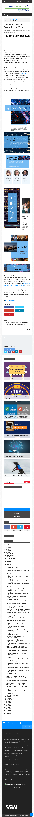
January (9, 699)
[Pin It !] (9, 314)
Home (6, 19)
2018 (7, 552)
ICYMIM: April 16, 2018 (12, 634)
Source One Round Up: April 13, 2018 (15, 646)
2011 (7, 710)
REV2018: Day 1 (10, 586)
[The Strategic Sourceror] (17, 8)
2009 (7, 713)
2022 (7, 546)
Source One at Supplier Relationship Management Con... (15, 621)
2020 (7, 549)
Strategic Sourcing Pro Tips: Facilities (15, 674)
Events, (7, 32)
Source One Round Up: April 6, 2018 (15, 676)
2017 (7, 701)
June (8, 563)
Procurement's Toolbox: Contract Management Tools (14, 641)
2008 (7, 715)
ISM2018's (23, 73)
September (10, 558)
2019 (7, 550)
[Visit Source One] (9, 310)
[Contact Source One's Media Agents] (17, 784)
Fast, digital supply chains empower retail (16, 686)
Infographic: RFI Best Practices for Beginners (17, 378)
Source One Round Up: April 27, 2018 (15, 569)
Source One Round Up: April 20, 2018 (15, 610)
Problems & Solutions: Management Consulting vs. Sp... (15, 607)
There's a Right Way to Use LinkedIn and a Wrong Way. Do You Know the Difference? (16, 416)
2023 (7, 544)
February (9, 698)
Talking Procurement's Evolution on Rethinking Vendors (15, 637)
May (8, 564)
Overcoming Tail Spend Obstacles (14, 475)
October (9, 556)
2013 (7, 707)
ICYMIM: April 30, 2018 (12, 567)
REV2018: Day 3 (10, 573)
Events (10, 19)
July (8, 561)
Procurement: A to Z (11, 661)
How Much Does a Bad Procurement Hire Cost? (18, 609)
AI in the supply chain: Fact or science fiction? (17, 666)
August (9, 560)
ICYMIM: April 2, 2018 (11, 693)
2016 (7, 702)
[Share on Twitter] (19, 307)
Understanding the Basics (13, 695)
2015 (7, 704)
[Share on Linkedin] (19, 310)
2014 (7, 705)
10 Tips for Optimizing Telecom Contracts (17, 639)
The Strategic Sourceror (9, 815)
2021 (7, 547)
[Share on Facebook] (9, 307)
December (9, 553)
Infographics (15, 19)
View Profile (10, 349)
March (8, 696)
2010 (7, 712)
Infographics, (12, 32)
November (9, 555)
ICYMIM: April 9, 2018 (11, 673)
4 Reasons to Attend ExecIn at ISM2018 (16, 683)
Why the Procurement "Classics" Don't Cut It (17, 575)
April (8, 566)
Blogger (27, 482)
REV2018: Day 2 (10, 579)
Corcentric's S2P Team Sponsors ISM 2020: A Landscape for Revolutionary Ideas (17, 455)
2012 (7, 709)
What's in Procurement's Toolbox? (15, 684)
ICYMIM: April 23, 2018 (12, 599)
